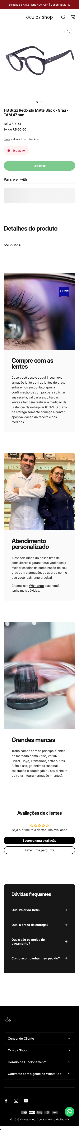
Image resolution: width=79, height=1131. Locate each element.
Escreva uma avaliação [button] (40, 840)
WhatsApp (36, 586)
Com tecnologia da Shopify (53, 1119)
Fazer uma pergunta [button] (39, 850)
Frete (7, 139)
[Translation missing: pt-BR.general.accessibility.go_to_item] (37, 101)
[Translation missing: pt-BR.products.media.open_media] (68, 31)
